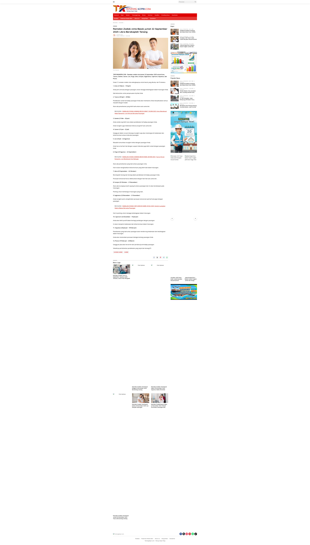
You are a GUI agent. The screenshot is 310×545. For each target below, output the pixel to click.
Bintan (144, 15)
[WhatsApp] (192, 534)
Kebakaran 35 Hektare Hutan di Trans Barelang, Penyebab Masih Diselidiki (189, 279)
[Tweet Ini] (157, 257)
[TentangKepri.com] (132, 8)
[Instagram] (186, 534)
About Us (137, 18)
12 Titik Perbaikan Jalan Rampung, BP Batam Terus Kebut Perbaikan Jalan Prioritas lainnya (187, 99)
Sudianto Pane (119, 34)
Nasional (116, 15)
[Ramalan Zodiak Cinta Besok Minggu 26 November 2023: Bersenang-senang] (140, 324)
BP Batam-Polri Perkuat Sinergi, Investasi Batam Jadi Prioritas (188, 106)
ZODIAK (115, 26)
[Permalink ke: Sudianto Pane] (114, 35)
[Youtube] (189, 534)
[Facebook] (180, 534)
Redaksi (116, 18)
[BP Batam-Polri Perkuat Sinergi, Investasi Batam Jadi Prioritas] (175, 106)
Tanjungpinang (136, 15)
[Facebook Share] (154, 257)
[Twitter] (183, 534)
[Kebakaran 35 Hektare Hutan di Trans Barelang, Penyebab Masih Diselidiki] (191, 215)
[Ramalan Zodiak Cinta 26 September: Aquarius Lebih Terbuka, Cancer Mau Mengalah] (121, 269)
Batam (128, 15)
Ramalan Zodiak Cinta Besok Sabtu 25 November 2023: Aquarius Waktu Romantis (159, 388)
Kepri (122, 15)
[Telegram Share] (164, 257)
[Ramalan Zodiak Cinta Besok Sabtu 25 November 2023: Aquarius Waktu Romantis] (159, 324)
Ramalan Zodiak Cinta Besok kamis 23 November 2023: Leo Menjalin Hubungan (140, 406)
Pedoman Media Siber (126, 18)
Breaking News (166, 15)
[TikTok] (195, 534)
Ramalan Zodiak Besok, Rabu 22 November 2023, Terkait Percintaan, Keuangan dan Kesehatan (159, 406)
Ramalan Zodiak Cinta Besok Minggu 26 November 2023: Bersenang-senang (140, 388)
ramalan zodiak (118, 252)
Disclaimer (153, 18)
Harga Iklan (145, 18)
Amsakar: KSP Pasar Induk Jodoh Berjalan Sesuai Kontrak (188, 38)
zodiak (126, 252)
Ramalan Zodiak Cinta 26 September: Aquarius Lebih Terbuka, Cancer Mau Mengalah (121, 277)
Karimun (150, 15)
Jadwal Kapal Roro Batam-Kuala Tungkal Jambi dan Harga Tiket (187, 46)
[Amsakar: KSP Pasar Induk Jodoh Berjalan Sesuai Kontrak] (175, 39)
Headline (157, 15)
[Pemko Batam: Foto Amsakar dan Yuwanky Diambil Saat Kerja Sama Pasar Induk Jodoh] (175, 91)
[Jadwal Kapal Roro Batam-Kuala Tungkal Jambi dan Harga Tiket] (175, 46)
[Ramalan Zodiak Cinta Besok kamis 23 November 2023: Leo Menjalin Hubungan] (140, 398)
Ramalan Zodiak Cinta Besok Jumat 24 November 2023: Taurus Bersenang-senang (121, 517)
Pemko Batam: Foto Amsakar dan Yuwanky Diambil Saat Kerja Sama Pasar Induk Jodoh (188, 91)
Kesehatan (175, 15)
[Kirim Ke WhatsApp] (167, 257)
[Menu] (114, 1)
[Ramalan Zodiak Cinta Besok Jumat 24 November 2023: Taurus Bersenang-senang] (121, 453)
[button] (195, 1)
